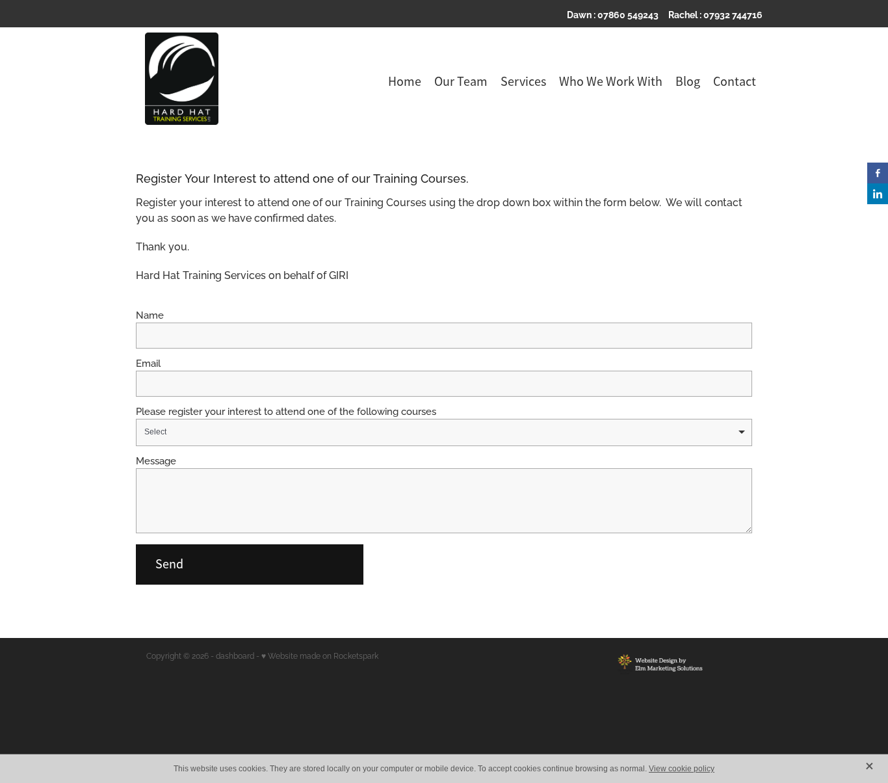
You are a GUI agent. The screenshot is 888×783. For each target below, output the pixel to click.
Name (150, 314)
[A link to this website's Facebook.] (877, 173)
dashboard (235, 655)
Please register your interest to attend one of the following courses (286, 411)
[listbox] (444, 432)
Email (148, 362)
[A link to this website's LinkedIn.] (877, 193)
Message (156, 460)
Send (169, 564)
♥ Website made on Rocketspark (319, 655)
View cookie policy (681, 768)
